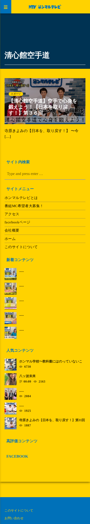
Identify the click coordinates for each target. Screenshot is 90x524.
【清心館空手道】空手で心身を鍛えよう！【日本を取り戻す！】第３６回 (43, 107)
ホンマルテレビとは (21, 198)
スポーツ (16, 94)
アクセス (12, 214)
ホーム (10, 239)
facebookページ (17, 222)
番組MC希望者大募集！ (24, 206)
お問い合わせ (14, 518)
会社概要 (12, 230)
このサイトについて (21, 247)
